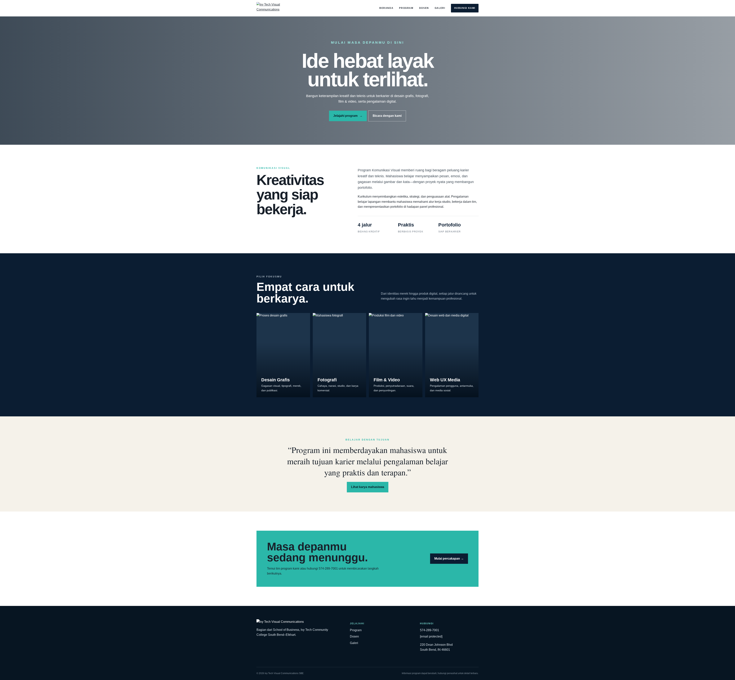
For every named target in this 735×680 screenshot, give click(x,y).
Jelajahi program (348, 115)
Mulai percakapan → (449, 558)
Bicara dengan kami (387, 115)
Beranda (386, 8)
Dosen (424, 8)
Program (406, 8)
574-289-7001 (429, 630)
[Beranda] (278, 8)
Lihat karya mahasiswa (367, 487)
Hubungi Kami (464, 8)
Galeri (440, 8)
